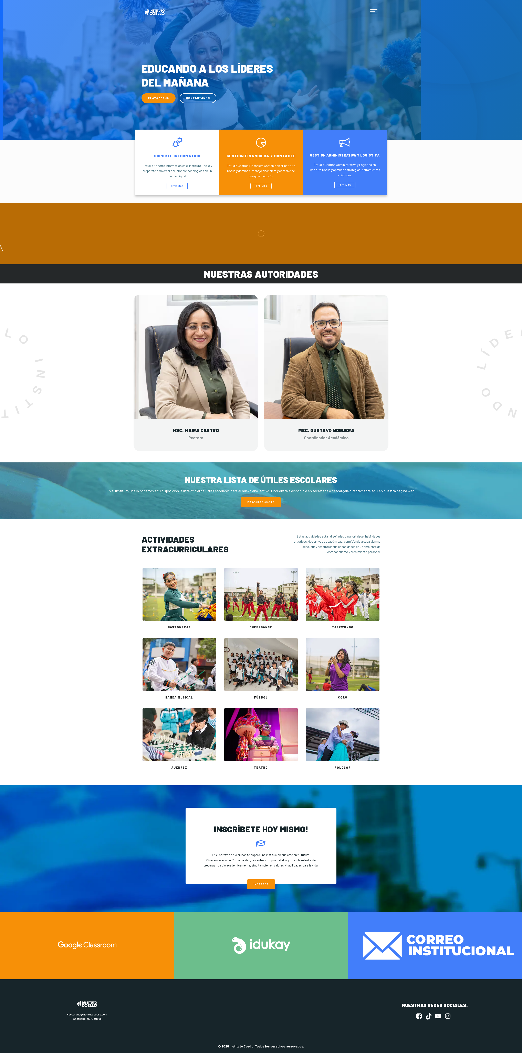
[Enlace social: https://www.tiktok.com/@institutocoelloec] (430, 1016)
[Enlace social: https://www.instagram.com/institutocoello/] (449, 1016)
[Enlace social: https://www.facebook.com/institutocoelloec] (420, 1016)
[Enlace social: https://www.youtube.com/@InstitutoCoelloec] (440, 1016)
